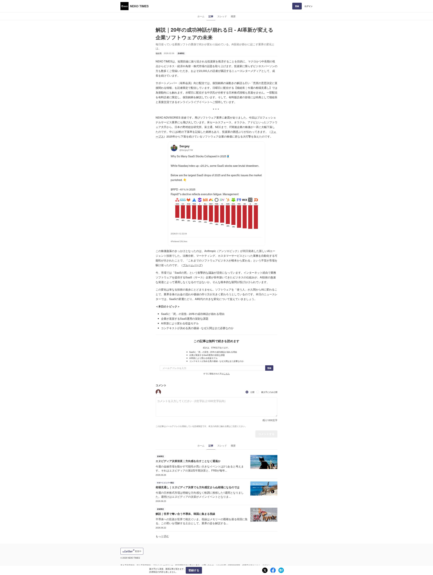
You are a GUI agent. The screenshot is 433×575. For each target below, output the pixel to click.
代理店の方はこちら (251, 565)
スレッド (222, 16)
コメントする (266, 434)
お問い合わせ (208, 565)
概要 (233, 16)
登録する (193, 570)
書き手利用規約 (127, 565)
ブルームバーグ (192, 265)
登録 (297, 6)
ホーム (200, 16)
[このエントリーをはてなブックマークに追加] (281, 570)
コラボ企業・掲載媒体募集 (228, 565)
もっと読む (162, 536)
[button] (158, 392)
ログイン (308, 6)
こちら (227, 373)
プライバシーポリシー (163, 565)
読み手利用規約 (144, 565)
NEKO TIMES (139, 6)
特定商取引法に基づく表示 (187, 565)
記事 (211, 16)
